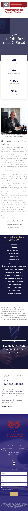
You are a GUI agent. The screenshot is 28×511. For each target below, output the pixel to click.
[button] (14, 14)
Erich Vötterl (17, 287)
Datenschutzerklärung (6, 489)
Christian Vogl (19, 278)
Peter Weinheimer (18, 275)
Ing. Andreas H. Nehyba (16, 269)
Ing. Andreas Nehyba (14, 263)
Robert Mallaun (16, 290)
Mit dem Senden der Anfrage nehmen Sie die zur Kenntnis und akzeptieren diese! (13, 489)
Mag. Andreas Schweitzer (14, 250)
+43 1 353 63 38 (15, 452)
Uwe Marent (17, 293)
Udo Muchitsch (14, 256)
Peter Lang (19, 272)
